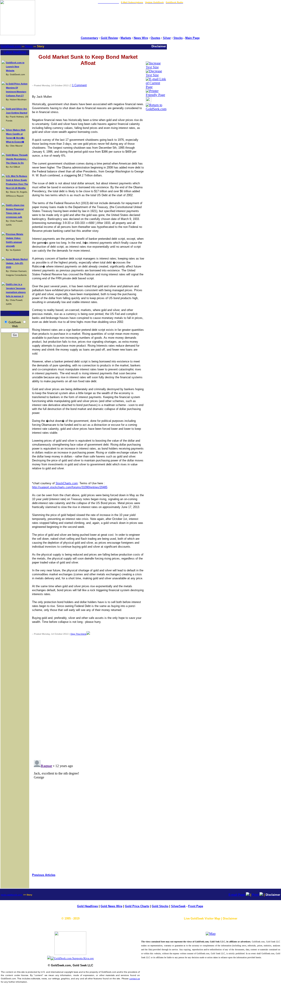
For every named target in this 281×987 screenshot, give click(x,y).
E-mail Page (237, 894)
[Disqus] (88, 697)
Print (255, 894)
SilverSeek (178, 906)
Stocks (178, 38)
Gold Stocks (160, 906)
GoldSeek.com (11, 46)
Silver (167, 38)
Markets (126, 38)
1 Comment (79, 85)
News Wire (141, 38)
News (28, 46)
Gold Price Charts (137, 906)
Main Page (192, 38)
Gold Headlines (87, 906)
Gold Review (109, 38)
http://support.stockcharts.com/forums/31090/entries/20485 (69, 487)
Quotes (155, 38)
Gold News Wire (111, 906)
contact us (134, 978)
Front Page (195, 906)
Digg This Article (78, 634)
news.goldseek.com (11, 895)
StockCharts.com (67, 483)
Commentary (89, 38)
